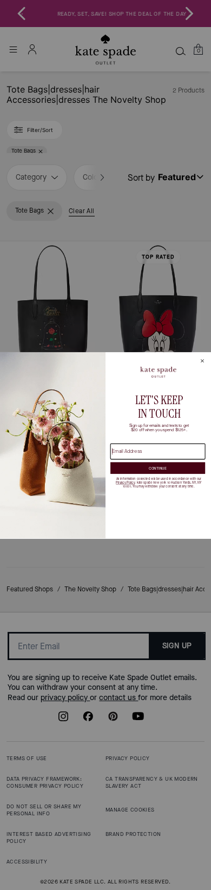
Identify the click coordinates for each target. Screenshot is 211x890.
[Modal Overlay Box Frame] (105, 445)
